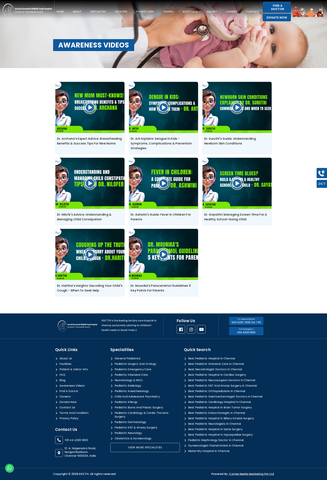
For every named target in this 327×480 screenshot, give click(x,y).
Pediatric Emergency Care (133, 369)
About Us (65, 358)
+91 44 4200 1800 (76, 440)
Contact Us (67, 407)
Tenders (168, 11)
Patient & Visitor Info (73, 369)
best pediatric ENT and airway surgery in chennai (222, 386)
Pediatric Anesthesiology (132, 391)
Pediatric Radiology (128, 386)
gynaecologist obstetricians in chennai (215, 446)
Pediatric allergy (126, 402)
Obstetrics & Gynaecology (133, 438)
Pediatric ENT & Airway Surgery (136, 427)
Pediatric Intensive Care (131, 375)
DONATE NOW (277, 17)
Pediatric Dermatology (130, 422)
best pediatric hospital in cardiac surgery (217, 375)
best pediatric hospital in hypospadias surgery (220, 435)
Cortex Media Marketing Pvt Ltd (251, 474)
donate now (67, 402)
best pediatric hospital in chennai (211, 358)
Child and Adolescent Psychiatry (137, 396)
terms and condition (74, 413)
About (77, 11)
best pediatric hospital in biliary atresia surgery (221, 418)
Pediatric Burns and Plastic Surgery (139, 407)
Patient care (145, 11)
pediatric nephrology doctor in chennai (216, 440)
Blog (62, 380)
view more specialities (145, 447)
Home (60, 11)
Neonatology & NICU (129, 380)
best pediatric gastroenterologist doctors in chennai (225, 396)
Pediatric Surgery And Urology (135, 364)
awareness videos (72, 386)
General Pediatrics (128, 358)
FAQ (62, 375)
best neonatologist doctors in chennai (215, 369)
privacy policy (69, 418)
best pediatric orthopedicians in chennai (216, 391)
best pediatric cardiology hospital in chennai (219, 402)
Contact (252, 11)
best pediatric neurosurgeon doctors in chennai (221, 380)
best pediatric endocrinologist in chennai (216, 413)
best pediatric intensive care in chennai (216, 364)
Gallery (212, 11)
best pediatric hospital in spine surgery (215, 429)
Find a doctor (68, 391)
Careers (231, 11)
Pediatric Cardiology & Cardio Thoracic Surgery (142, 415)
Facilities (121, 11)
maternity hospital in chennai (208, 451)
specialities (98, 11)
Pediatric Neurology (128, 433)
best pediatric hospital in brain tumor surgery (220, 407)
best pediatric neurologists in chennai (214, 424)
